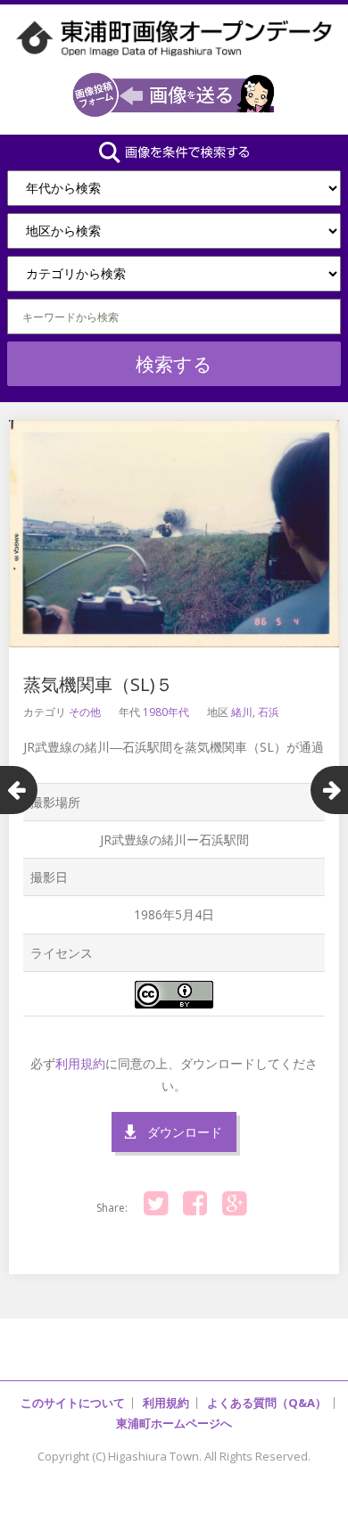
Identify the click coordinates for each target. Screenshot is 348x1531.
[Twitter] (155, 1204)
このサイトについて (73, 1403)
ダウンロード (184, 1132)
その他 (85, 712)
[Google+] (234, 1204)
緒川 (242, 712)
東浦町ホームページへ (174, 1423)
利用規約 (80, 1063)
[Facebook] (194, 1204)
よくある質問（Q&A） (267, 1403)
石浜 (268, 712)
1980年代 (166, 712)
